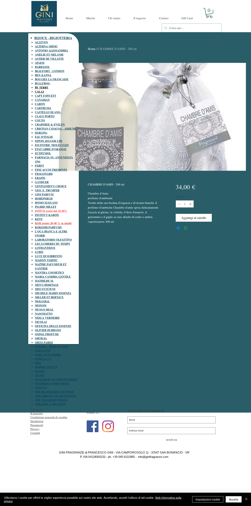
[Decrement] (178, 204)
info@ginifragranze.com (153, 456)
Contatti (35, 433)
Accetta (233, 499)
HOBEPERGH (44, 198)
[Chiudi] (246, 499)
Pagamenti (36, 425)
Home (91, 49)
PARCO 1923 (43, 351)
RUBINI (40, 371)
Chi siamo (36, 409)
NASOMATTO (44, 314)
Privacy (35, 429)
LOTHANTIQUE (45, 248)
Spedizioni (36, 421)
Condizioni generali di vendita (48, 417)
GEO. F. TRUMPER (47, 190)
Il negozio (36, 413)
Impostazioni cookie (208, 499)
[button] (209, 13)
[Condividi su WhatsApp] (185, 228)
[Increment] (190, 204)
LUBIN (39, 252)
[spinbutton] (184, 204)
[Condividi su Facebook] (178, 228)
